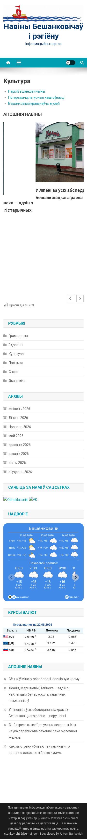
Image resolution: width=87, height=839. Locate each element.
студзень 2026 (20, 472)
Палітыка (16, 363)
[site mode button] (70, 62)
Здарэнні (16, 345)
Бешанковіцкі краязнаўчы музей (34, 103)
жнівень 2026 (19, 409)
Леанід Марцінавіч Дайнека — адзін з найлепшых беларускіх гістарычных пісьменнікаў (39, 694)
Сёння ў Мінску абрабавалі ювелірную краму (44, 679)
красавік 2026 (20, 445)
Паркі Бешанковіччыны (26, 91)
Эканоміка (17, 381)
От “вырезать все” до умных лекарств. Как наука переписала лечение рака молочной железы (43, 731)
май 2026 (16, 436)
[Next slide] (75, 577)
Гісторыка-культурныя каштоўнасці (36, 97)
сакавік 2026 (19, 454)
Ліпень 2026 (18, 418)
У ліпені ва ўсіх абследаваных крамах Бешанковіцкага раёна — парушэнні (38, 713)
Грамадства (18, 336)
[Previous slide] (11, 577)
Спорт (13, 372)
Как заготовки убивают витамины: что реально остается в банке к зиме (39, 749)
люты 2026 (17, 463)
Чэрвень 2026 (20, 427)
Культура (16, 354)
